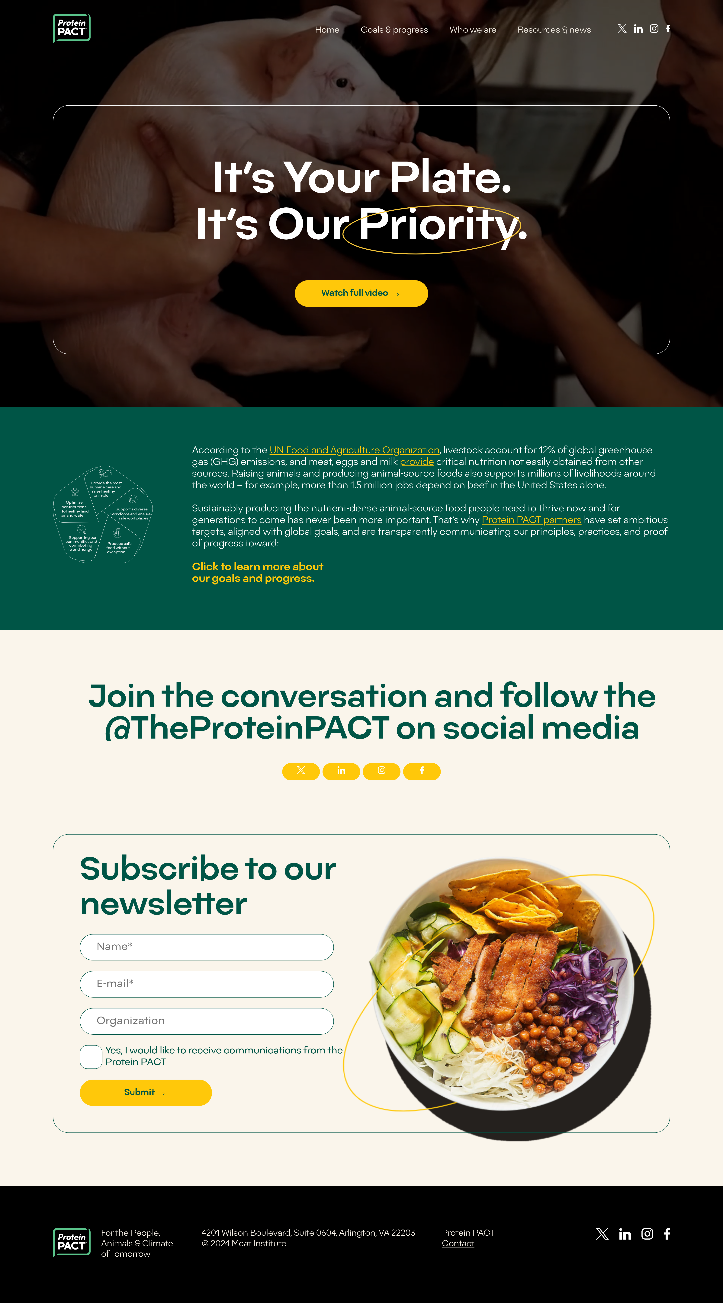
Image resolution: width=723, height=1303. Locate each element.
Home (327, 30)
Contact (458, 1244)
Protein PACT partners (532, 520)
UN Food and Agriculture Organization (355, 451)
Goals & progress (394, 30)
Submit (139, 1092)
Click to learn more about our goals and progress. (257, 573)
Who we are (472, 30)
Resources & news (554, 30)
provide (417, 462)
